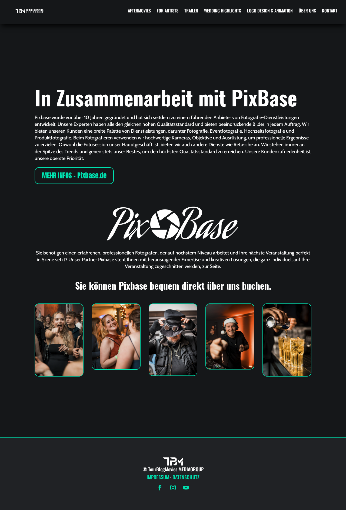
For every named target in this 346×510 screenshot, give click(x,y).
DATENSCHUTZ (185, 476)
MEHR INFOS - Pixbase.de (74, 176)
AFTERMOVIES (139, 10)
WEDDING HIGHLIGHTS (222, 10)
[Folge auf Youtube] (186, 487)
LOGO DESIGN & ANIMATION (270, 10)
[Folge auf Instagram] (173, 487)
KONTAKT (329, 10)
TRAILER (191, 10)
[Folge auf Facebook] (160, 487)
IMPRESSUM (158, 476)
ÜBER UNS (307, 10)
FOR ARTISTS (167, 10)
